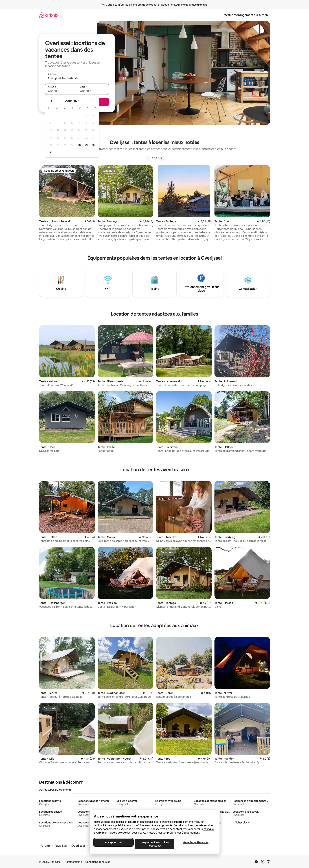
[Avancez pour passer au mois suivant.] (93, 101)
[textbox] (61, 91)
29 (86, 145)
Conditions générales (97, 861)
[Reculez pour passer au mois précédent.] (51, 101)
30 (93, 145)
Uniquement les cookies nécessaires (154, 844)
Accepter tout (113, 842)
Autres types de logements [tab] (55, 789)
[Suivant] (161, 158)
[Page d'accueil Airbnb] (48, 15)
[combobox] (77, 78)
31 (51, 152)
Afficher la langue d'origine (191, 4)
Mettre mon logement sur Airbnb (246, 15)
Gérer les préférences (195, 842)
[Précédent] (148, 158)
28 (79, 145)
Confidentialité (73, 861)
